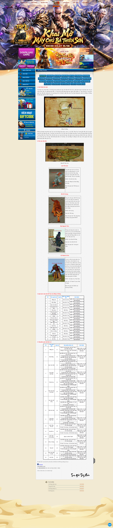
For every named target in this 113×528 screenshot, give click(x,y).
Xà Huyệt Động (50, 75)
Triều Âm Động (70, 81)
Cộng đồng (85, 2)
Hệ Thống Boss (51, 490)
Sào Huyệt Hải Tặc (56, 83)
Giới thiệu (34, 2)
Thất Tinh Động (86, 75)
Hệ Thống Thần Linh (52, 484)
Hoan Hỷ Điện (57, 75)
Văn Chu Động (42, 78)
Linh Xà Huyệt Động (65, 83)
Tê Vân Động (71, 78)
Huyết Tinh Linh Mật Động (59, 81)
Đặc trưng (26, 81)
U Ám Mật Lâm (79, 78)
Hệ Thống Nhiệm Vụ (52, 488)
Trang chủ (24, 2)
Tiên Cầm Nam (27, 70)
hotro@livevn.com (29, 95)
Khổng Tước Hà (43, 81)
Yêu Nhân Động (78, 75)
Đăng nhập (31, 66)
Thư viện (75, 2)
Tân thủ (25, 73)
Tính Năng (66, 2)
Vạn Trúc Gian (64, 78)
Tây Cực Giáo (50, 81)
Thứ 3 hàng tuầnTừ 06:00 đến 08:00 (29, 125)
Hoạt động (26, 77)
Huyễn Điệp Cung (81, 83)
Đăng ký (22, 66)
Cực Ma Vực (73, 83)
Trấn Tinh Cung (48, 83)
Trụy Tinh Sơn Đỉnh (86, 81)
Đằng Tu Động (43, 75)
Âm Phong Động (56, 78)
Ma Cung (71, 75)
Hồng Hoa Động (65, 75)
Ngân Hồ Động (49, 78)
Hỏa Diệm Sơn (77, 81)
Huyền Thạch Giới (87, 78)
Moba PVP (25, 84)
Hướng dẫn (44, 2)
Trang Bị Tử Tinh (52, 486)
